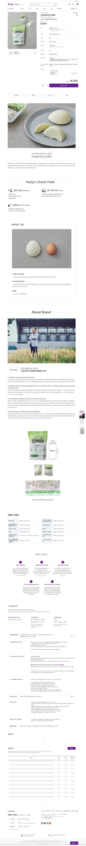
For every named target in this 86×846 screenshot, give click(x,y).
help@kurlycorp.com (16, 829)
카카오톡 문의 (12, 819)
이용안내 (72, 811)
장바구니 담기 (63, 85)
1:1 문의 (33, 752)
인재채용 (56, 811)
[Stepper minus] (72, 73)
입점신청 (76, 811)
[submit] (55, 4)
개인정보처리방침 (66, 811)
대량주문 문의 (12, 826)
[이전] (39, 740)
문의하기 (71, 748)
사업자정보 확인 (64, 814)
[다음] (43, 740)
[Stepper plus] (75, 73)
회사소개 (42, 811)
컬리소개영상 (47, 811)
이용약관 (61, 811)
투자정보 (52, 811)
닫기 (71, 635)
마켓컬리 (17, 4)
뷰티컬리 (22, 4)
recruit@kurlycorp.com (48, 817)
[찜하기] (34, 53)
